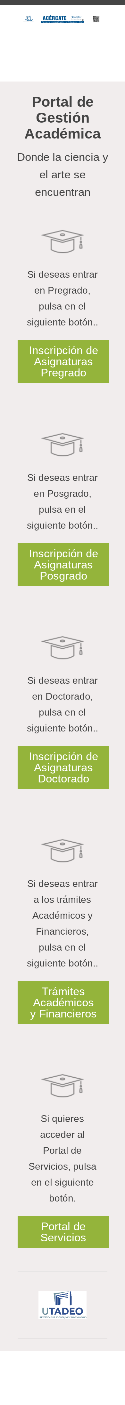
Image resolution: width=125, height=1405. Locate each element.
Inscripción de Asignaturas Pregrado (63, 361)
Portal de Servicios (63, 1232)
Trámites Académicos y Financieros (63, 1002)
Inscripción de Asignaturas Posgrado (63, 564)
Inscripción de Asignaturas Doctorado (63, 767)
